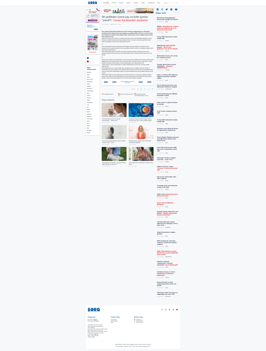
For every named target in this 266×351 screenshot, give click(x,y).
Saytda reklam (113, 319)
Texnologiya (89, 118)
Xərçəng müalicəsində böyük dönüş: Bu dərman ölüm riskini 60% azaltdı (140, 119)
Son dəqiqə (106, 3)
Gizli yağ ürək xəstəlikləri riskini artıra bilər (141, 163)
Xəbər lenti (91, 58)
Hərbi (88, 123)
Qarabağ (89, 86)
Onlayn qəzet (92, 52)
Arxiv (88, 105)
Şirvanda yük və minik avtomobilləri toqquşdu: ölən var (141, 95)
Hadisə (143, 3)
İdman (88, 77)
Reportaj (89, 98)
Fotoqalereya (90, 102)
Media (88, 100)
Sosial (88, 121)
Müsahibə (89, 72)
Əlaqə (112, 322)
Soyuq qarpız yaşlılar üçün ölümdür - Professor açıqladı (140, 141)
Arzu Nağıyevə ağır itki (108, 94)
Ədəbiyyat (89, 114)
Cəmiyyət (135, 3)
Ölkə (88, 128)
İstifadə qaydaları (114, 321)
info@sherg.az (139, 319)
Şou (88, 107)
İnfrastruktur (89, 81)
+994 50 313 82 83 (139, 321)
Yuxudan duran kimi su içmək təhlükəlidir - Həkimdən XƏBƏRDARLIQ (111, 120)
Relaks (88, 109)
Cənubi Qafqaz (90, 91)
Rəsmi (88, 93)
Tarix (158, 3)
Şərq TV (90, 62)
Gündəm (121, 3)
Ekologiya (89, 130)
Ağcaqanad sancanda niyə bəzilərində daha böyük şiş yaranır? (114, 163)
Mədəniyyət (89, 88)
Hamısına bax (176, 12)
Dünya (88, 74)
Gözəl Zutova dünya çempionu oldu (125, 95)
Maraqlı (88, 132)
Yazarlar (88, 95)
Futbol (88, 84)
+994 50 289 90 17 (139, 322)
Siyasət (128, 3)
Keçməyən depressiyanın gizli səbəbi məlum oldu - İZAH (113, 141)
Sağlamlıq (89, 116)
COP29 (114, 3)
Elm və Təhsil (90, 79)
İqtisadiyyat (151, 3)
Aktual (88, 111)
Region (88, 125)
